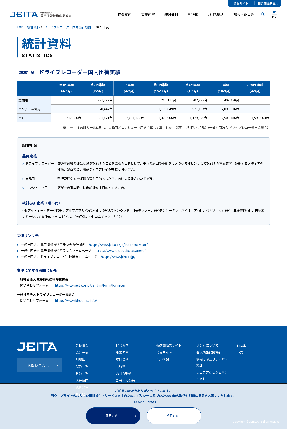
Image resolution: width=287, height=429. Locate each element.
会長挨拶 (82, 345)
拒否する (172, 415)
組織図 (80, 359)
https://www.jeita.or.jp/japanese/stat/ (118, 244)
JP (274, 12)
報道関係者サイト (169, 345)
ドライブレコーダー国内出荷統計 (67, 27)
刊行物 (193, 14)
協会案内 (122, 345)
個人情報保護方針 (209, 352)
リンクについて (207, 345)
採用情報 (162, 359)
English (242, 345)
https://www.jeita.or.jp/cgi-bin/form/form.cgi (90, 285)
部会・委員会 (243, 14)
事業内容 (122, 352)
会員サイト (241, 3)
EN (274, 17)
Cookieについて (145, 402)
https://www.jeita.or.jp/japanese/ (120, 250)
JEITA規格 (215, 14)
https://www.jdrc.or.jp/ (118, 256)
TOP (20, 27)
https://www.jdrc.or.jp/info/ (76, 300)
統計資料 (171, 14)
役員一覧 (82, 366)
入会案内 (82, 380)
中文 (240, 352)
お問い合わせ (38, 365)
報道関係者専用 (268, 3)
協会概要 (82, 352)
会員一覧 (82, 373)
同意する (112, 415)
